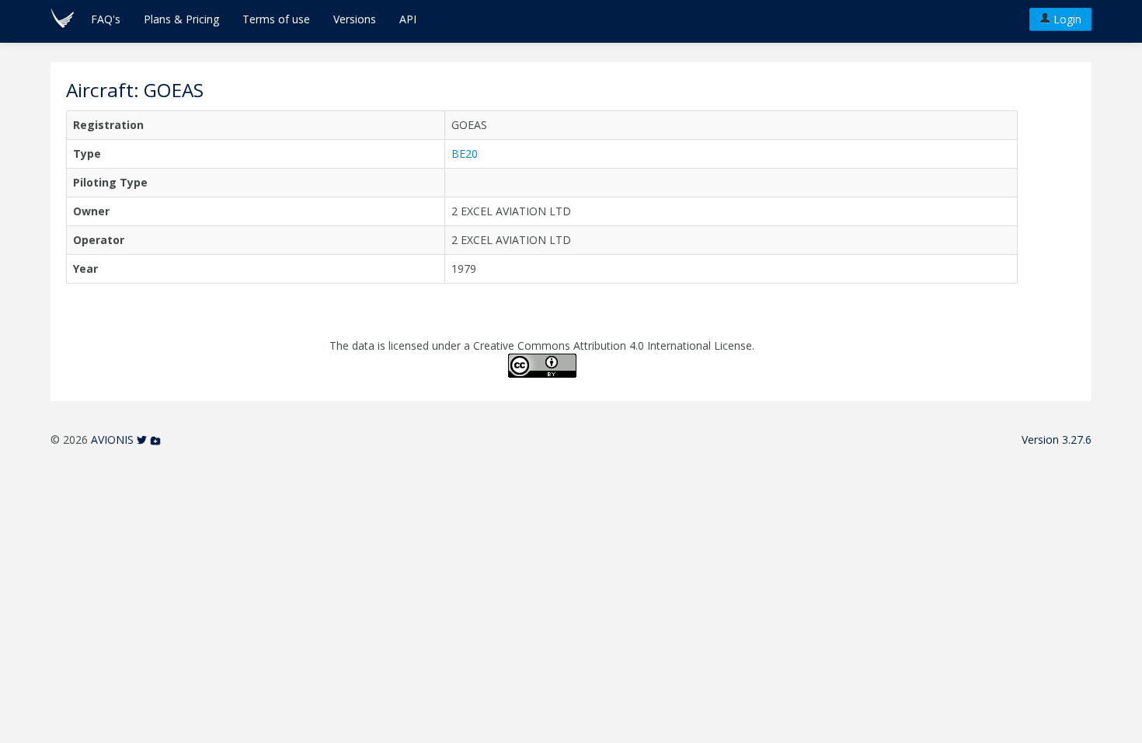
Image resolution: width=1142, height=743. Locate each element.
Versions (354, 19)
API (407, 19)
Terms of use (276, 19)
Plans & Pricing (181, 19)
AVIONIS (112, 439)
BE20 (464, 153)
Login (1065, 19)
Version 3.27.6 (1057, 439)
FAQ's (105, 19)
